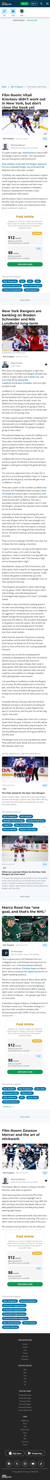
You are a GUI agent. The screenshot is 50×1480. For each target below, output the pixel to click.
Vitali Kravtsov (29, 152)
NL (25, 1385)
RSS (25, 1439)
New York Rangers (25, 1404)
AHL (25, 1379)
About (25, 1424)
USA (25, 1350)
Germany (25, 1356)
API (25, 1436)
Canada (25, 1347)
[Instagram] (25, 1464)
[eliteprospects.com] (6, 3)
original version (34, 971)
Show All (7, 1107)
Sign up (24, 3)
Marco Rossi (34, 979)
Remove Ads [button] (32, 20)
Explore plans (25, 264)
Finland (25, 1353)
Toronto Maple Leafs (25, 1410)
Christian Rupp (29, 968)
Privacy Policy (25, 1430)
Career (25, 1445)
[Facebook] (9, 1464)
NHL (25, 1370)
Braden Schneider (24, 383)
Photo (25, 1433)
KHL (25, 1373)
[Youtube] (33, 1464)
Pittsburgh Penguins (25, 1407)
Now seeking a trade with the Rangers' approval (24, 164)
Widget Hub (25, 1421)
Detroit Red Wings (25, 1398)
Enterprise (25, 1442)
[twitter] (46, 146)
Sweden (25, 1344)
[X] (17, 1464)
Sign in (33, 3)
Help (25, 1427)
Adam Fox (34, 377)
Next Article (25, 300)
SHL (25, 1376)
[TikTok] (41, 1464)
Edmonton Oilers (25, 1401)
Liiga (25, 1382)
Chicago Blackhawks (25, 1395)
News (4, 87)
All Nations (25, 1359)
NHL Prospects (17, 87)
